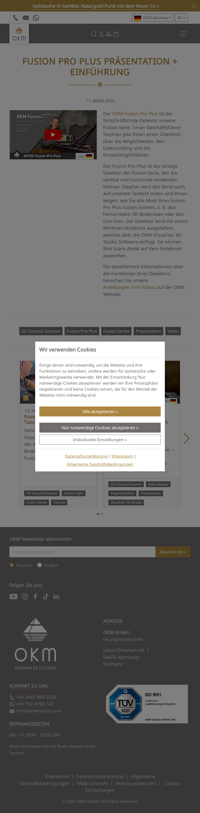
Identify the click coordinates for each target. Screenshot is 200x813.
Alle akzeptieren (98, 411)
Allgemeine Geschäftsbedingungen (100, 464)
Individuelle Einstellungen (98, 440)
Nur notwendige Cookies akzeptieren (98, 428)
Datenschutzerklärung (86, 456)
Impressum (122, 456)
